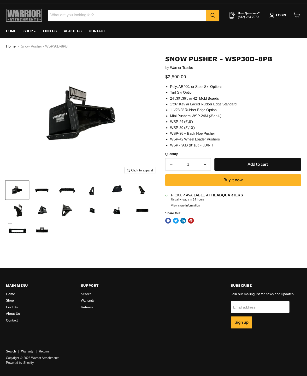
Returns (87, 307)
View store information (185, 205)
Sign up (241, 322)
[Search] (212, 15)
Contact (97, 31)
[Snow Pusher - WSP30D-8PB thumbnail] (17, 190)
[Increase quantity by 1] (205, 164)
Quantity (171, 154)
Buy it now (233, 179)
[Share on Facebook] (168, 221)
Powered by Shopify (20, 362)
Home (11, 31)
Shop (29, 31)
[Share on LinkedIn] (183, 221)
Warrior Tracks (181, 68)
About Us (73, 31)
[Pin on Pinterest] (191, 221)
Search (86, 294)
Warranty (87, 300)
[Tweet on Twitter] (176, 221)
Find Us (50, 31)
